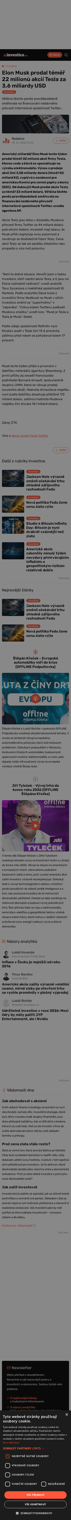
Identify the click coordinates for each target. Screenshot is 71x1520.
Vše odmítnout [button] (35, 1504)
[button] (35, 1448)
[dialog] (35, 1465)
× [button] (66, 1414)
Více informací (11, 1442)
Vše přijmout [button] (36, 1495)
